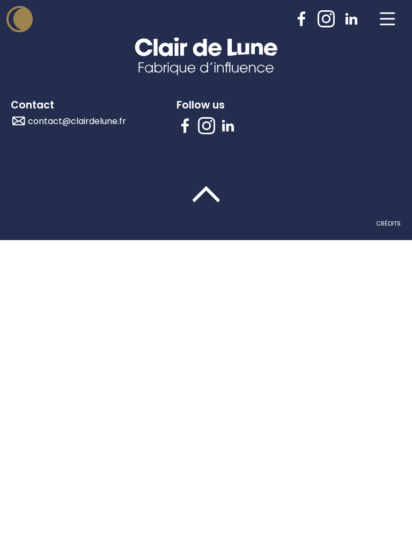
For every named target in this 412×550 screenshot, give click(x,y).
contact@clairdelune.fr (77, 121)
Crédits (388, 223)
